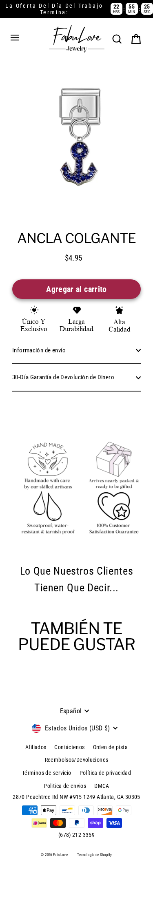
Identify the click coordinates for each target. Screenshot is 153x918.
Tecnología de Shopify (94, 855)
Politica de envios (65, 786)
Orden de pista (110, 747)
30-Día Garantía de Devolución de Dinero (63, 377)
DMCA (101, 786)
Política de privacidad (105, 773)
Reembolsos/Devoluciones (77, 760)
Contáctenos (69, 747)
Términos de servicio (46, 773)
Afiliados (35, 747)
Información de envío (39, 350)
